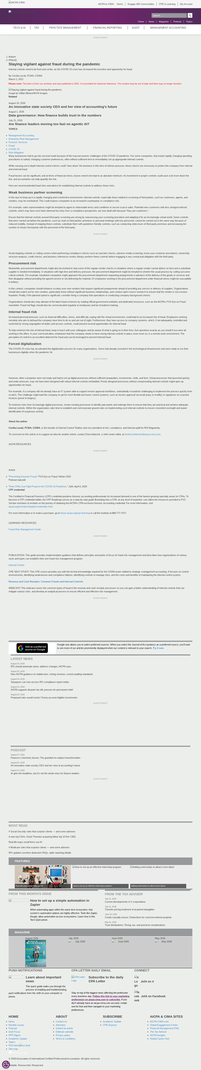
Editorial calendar (64, 1031)
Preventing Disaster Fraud (22, 476)
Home (120, 4)
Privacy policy (63, 1035)
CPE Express (110, 1025)
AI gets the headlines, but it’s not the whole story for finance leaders (45, 773)
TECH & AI (19, 27)
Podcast (177, 21)
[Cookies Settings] (6, 1064)
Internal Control (16, 565)
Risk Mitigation (16, 152)
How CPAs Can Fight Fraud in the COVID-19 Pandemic (37, 486)
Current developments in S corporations (125, 901)
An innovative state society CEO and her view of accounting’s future (63, 107)
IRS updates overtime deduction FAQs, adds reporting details (40, 852)
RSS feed (14, 1045)
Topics (189, 21)
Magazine (164, 21)
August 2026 (35, 952)
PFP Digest (14, 1035)
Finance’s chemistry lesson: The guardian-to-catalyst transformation (45, 757)
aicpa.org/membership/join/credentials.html (30, 506)
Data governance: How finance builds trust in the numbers (55, 115)
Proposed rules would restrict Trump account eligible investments (44, 697)
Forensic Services (18, 142)
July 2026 (78, 952)
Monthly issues (16, 1025)
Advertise (60, 1025)
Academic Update (18, 1038)
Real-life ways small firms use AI (25, 842)
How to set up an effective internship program (100, 876)
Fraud (12, 145)
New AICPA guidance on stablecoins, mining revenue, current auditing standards (52, 674)
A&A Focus (14, 1031)
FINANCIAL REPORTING (107, 27)
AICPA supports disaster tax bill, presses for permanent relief (42, 689)
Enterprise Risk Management (24, 139)
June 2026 (122, 952)
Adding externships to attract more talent (158, 876)
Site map (13, 1049)
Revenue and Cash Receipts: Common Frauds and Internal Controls (46, 581)
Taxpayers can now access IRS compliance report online (40, 682)
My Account (186, 4)
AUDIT (136, 27)
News (151, 21)
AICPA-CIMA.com (159, 1021)
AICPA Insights (157, 1035)
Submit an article (64, 1028)
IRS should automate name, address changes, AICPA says (41, 666)
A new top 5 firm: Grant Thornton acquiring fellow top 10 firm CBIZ (42, 836)
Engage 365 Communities (141, 4)
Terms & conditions (65, 1038)
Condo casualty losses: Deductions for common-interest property (138, 917)
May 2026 (165, 952)
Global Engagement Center (164, 1025)
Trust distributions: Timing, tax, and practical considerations (135, 925)
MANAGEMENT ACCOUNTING (168, 27)
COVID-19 (14, 149)
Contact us (61, 1021)
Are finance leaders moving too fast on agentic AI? (49, 124)
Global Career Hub (159, 1038)
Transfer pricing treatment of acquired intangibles (130, 909)
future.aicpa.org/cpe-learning (75, 513)
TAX (36, 27)
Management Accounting (21, 135)
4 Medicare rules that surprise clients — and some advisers (39, 847)
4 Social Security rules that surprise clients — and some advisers (42, 831)
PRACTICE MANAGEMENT (65, 27)
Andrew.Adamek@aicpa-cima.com (142, 434)
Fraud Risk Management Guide (25, 529)
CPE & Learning (167, 4)
